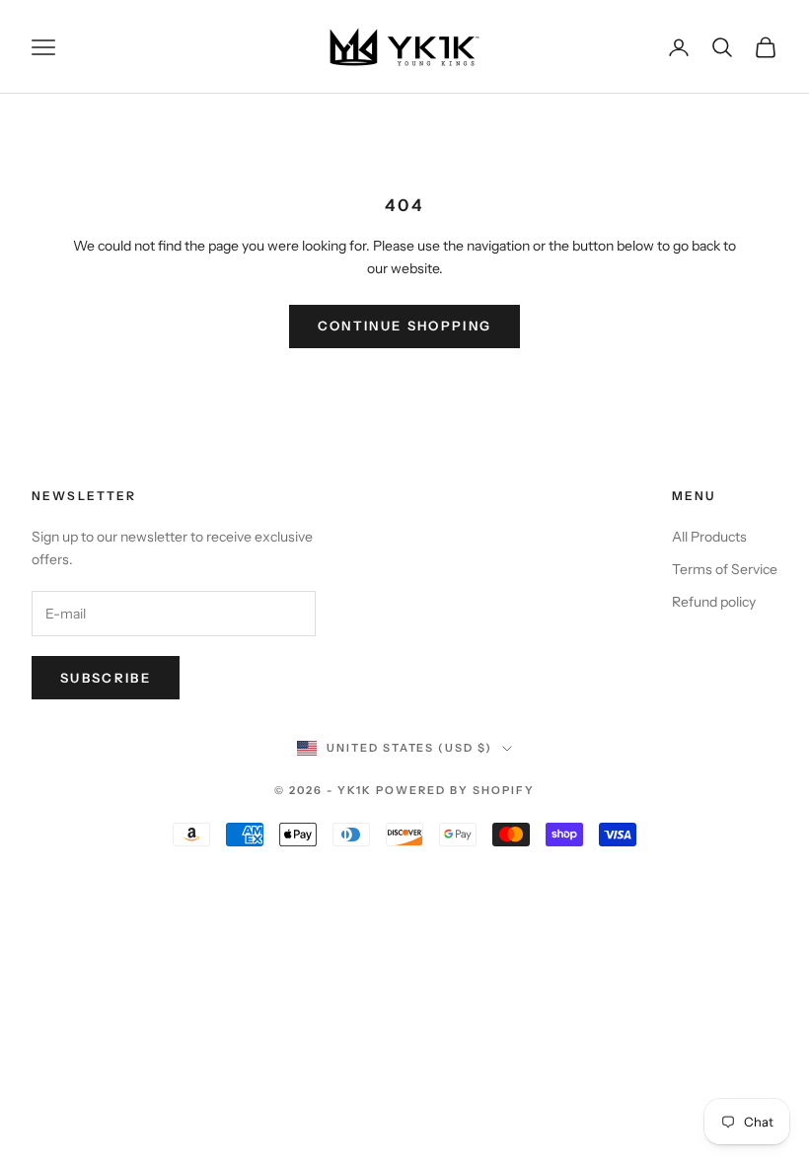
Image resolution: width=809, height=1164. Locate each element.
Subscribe (105, 678)
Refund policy (714, 602)
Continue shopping (405, 325)
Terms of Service (724, 569)
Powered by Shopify (455, 790)
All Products (709, 537)
